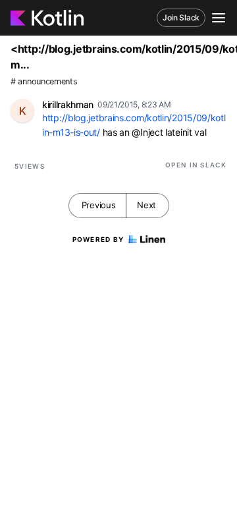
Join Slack (181, 17)
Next (146, 205)
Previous (99, 205)
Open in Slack (195, 165)
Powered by (98, 239)
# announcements (44, 81)
